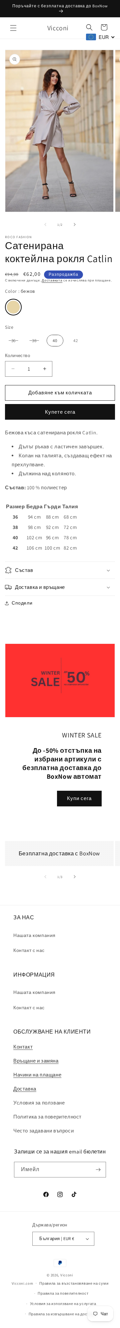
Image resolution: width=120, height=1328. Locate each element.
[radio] (13, 307)
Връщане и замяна (36, 1061)
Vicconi (66, 1275)
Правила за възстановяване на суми (73, 1283)
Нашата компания (34, 935)
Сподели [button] (22, 603)
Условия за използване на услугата (63, 1303)
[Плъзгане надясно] (74, 224)
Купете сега (60, 412)
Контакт (23, 1047)
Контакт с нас (29, 950)
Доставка (24, 1089)
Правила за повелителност (63, 1293)
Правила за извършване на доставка (63, 1314)
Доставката (52, 280)
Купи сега (79, 798)
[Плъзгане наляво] (45, 224)
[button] (13, 28)
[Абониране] (98, 1169)
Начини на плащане (37, 1075)
